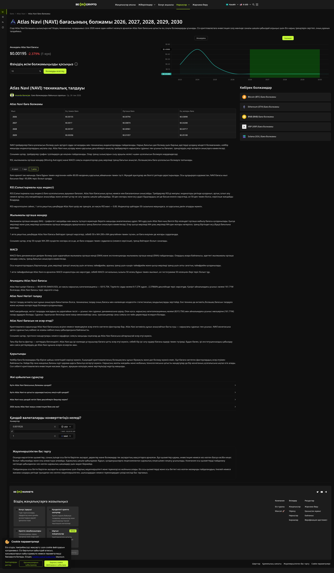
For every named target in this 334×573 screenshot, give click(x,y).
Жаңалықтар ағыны (125, 4)
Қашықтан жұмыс (313, 511)
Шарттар (256, 563)
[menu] (3, 19)
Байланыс (309, 515)
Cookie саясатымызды (43, 556)
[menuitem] (3, 11)
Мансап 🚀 (280, 511)
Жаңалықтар (295, 506)
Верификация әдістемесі (316, 520)
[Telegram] (326, 492)
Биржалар (293, 520)
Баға (12, 13)
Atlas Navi (21, 13)
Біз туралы (280, 506)
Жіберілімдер (145, 4)
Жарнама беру (200, 4)
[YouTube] (321, 492)
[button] (123, 385)
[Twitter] (317, 492)
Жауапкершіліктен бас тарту (296, 563)
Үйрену (292, 511)
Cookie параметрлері (320, 563)
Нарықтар (181, 4)
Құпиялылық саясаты (272, 563)
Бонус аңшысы (166, 4)
